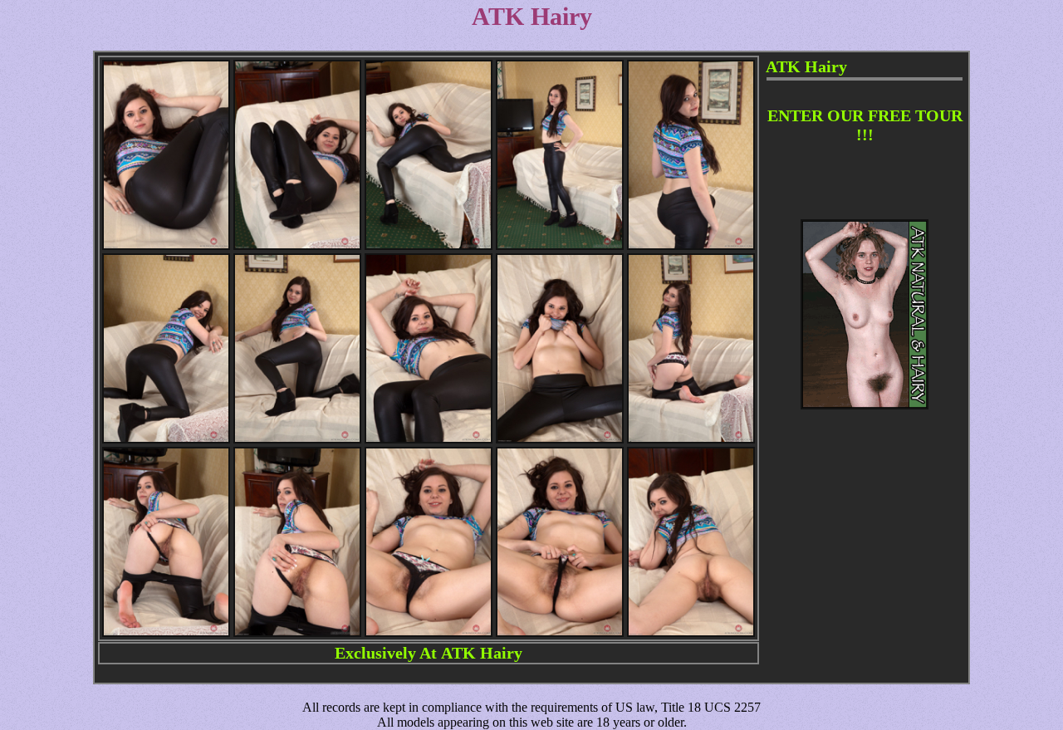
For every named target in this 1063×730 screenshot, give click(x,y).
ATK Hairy (481, 653)
